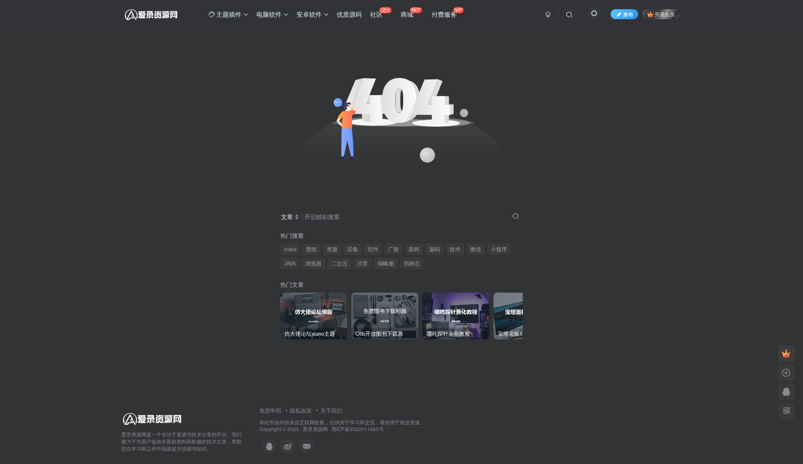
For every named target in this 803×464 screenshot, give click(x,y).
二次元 (339, 263)
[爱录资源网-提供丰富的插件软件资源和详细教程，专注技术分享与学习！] (152, 418)
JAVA (290, 263)
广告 (393, 249)
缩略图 (386, 263)
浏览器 (313, 263)
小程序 (499, 249)
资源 (332, 249)
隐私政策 (301, 410)
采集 (352, 249)
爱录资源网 (315, 429)
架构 (414, 249)
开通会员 (665, 14)
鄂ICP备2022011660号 (358, 429)
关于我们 (331, 410)
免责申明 (270, 410)
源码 (434, 249)
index (290, 249)
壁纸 (311, 249)
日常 (362, 263)
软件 (373, 249)
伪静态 (412, 263)
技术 (455, 249)
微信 (475, 249)
